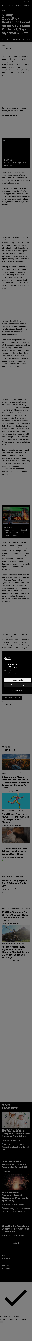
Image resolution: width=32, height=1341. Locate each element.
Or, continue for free (17, 690)
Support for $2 (18, 680)
